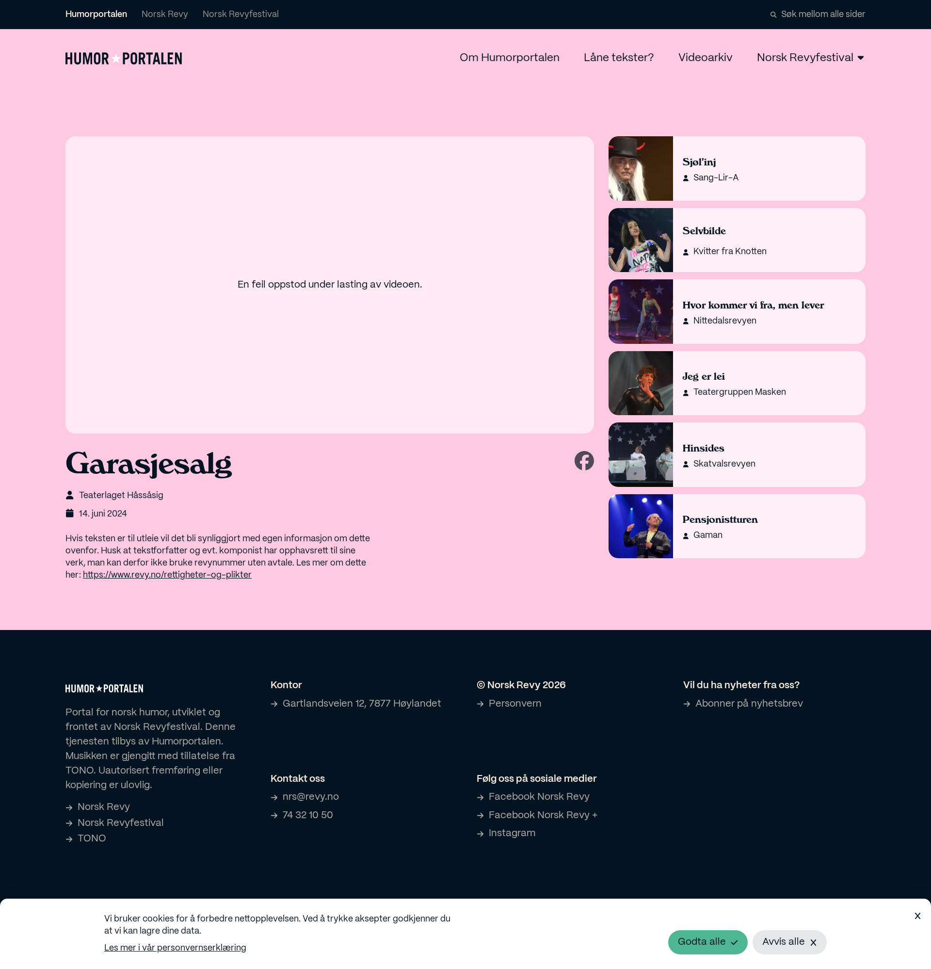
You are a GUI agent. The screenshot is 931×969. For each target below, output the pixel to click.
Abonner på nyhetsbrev (749, 704)
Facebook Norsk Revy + (543, 815)
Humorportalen (96, 15)
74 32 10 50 (308, 815)
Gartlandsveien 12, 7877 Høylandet (362, 704)
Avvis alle (783, 942)
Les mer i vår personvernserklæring (175, 948)
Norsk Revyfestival (241, 15)
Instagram (512, 833)
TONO (92, 838)
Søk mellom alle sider (823, 15)
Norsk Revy (165, 15)
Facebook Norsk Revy (539, 797)
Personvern (515, 704)
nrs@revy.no (311, 797)
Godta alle (702, 942)
